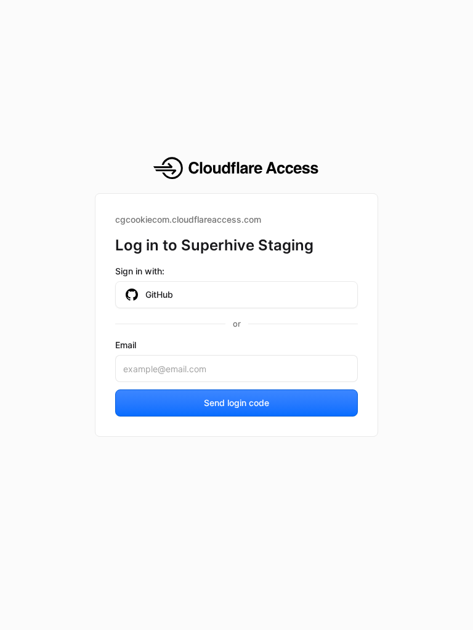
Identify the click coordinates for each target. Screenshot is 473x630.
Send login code (236, 402)
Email (125, 345)
